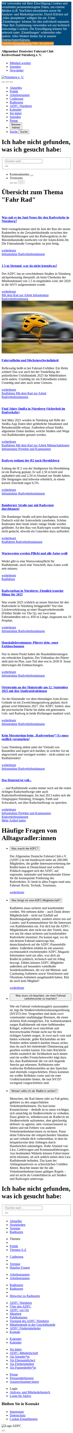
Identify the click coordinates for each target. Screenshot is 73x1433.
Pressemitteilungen (22, 1378)
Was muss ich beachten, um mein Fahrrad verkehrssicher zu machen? (40, 997)
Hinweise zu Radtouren (25, 1296)
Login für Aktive (20, 1396)
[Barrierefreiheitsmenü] (3, 82)
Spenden (15, 66)
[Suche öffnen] (7, 82)
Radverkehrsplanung (31, 254)
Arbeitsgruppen (20, 95)
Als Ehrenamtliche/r (22, 1360)
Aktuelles (16, 87)
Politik (14, 91)
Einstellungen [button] (23, 43)
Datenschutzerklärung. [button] (16, 39)
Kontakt (15, 1332)
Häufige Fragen (20, 1267)
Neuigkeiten (17, 1224)
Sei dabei (15, 113)
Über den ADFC (20, 1306)
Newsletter (17, 70)
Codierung (16, 98)
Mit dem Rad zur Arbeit (17, 295)
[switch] (31, 175)
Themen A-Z (18, 1249)
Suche (14, 131)
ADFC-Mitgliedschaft (24, 1353)
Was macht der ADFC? (24, 848)
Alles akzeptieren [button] (43, 43)
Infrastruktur (10, 254)
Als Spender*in (20, 1356)
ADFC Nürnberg (21, 106)
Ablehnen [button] (8, 43)
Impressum (17, 1411)
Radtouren (16, 102)
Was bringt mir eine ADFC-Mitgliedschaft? (35, 900)
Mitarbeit (15, 1313)
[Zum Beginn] (3, 1430)
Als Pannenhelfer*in (23, 1367)
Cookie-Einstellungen (24, 1419)
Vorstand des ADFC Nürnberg (29, 1321)
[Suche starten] (6, 166)
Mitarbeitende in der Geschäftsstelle (32, 1324)
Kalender (15, 109)
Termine (15, 1228)
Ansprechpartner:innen (24, 1381)
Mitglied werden (20, 63)
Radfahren (9, 393)
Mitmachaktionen (58, 445)
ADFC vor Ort (19, 1310)
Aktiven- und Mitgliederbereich (30, 1392)
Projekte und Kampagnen (34, 449)
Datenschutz (18, 1415)
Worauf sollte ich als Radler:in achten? (34, 1090)
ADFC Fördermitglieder (25, 1328)
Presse (14, 120)
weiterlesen (17, 892)
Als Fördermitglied (22, 1364)
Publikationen (18, 1317)
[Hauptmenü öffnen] (11, 82)
